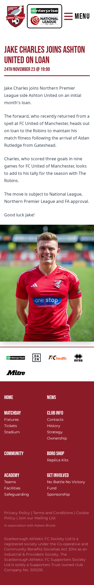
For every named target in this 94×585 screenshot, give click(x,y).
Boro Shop (55, 453)
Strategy (55, 432)
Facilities (12, 488)
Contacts (55, 419)
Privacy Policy (18, 512)
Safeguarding (16, 494)
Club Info (55, 413)
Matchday (12, 413)
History (53, 425)
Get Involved (58, 475)
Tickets (10, 425)
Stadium (12, 432)
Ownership (57, 438)
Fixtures (11, 419)
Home (8, 397)
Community (14, 453)
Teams (10, 482)
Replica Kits (57, 460)
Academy (11, 475)
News (51, 397)
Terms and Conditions (54, 512)
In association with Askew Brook (29, 525)
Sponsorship (58, 494)
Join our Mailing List (37, 518)
